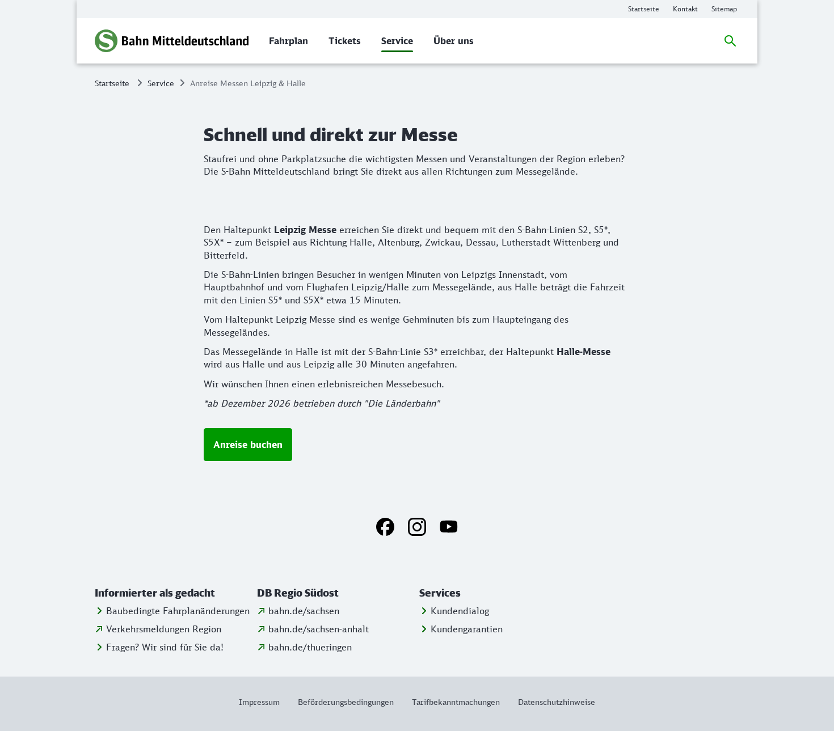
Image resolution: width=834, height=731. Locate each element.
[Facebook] (385, 527)
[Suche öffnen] (730, 41)
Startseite (112, 83)
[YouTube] (449, 527)
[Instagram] (417, 527)
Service (161, 83)
